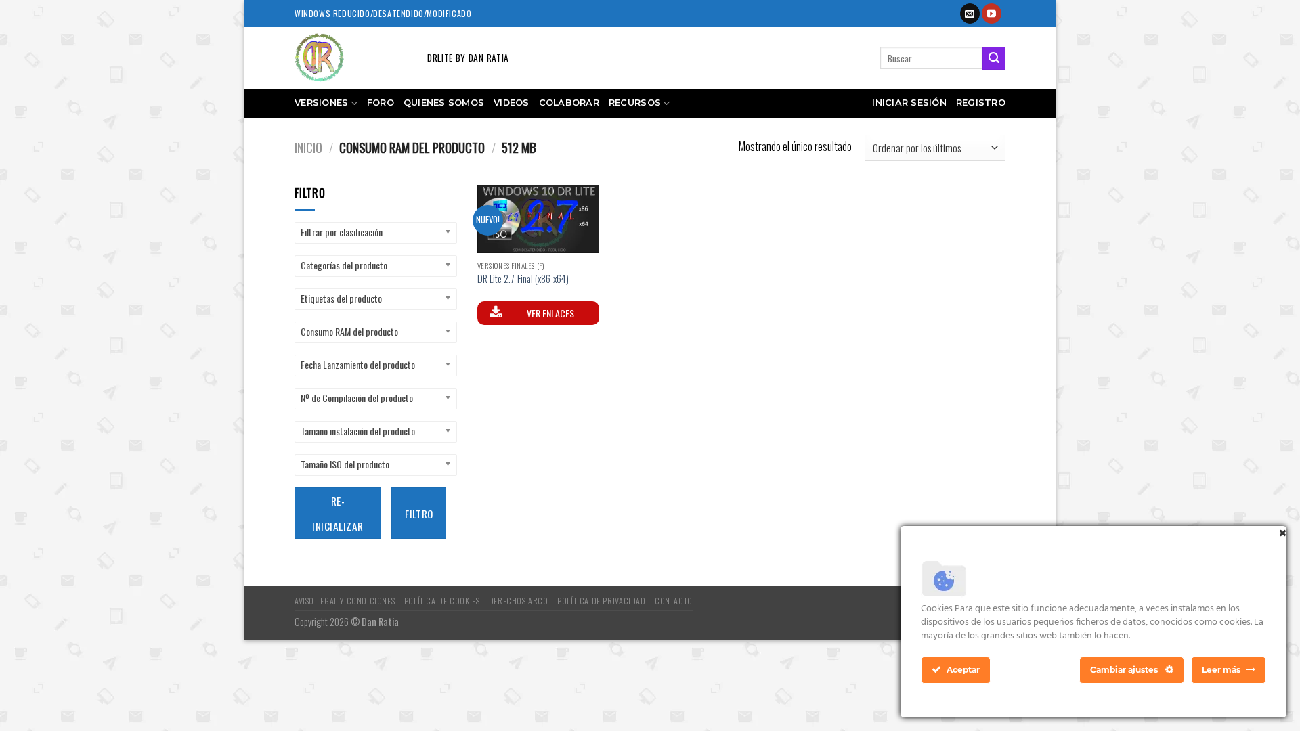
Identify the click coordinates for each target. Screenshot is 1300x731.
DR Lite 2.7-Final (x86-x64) (523, 279)
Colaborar (569, 102)
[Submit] (993, 58)
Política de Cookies (442, 600)
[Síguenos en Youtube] (991, 13)
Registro (980, 102)
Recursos (635, 102)
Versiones (321, 102)
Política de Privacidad (601, 600)
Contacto (674, 600)
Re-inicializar (337, 513)
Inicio (308, 147)
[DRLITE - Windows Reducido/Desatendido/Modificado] (351, 58)
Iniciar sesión (909, 102)
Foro (380, 102)
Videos (511, 102)
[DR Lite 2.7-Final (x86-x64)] (538, 219)
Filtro (419, 513)
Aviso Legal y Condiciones (345, 600)
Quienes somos (444, 102)
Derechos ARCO (518, 600)
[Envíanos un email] (970, 13)
